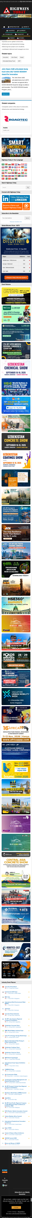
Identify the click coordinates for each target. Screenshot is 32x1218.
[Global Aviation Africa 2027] (16, 915)
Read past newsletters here (16, 221)
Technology (9, 34)
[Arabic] (3, 164)
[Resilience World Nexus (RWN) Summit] (16, 533)
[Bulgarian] (9, 164)
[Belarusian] (6, 164)
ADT (19, 61)
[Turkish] (3, 178)
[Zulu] (16, 178)
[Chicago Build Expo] (16, 642)
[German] (22, 167)
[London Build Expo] (16, 788)
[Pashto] (16, 172)
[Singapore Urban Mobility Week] (16, 697)
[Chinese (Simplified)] (13, 164)
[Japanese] (19, 170)
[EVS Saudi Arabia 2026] (16, 842)
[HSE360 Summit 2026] (16, 605)
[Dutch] (26, 164)
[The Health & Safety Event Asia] (16, 715)
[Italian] (16, 170)
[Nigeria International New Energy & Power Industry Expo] (16, 423)
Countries (11, 30)
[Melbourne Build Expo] (16, 806)
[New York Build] (16, 897)
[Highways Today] (16, 10)
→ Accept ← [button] (16, 1207)
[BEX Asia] (16, 314)
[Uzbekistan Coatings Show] (16, 460)
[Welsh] (13, 178)
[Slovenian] (13, 175)
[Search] (28, 187)
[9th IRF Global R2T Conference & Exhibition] (16, 678)
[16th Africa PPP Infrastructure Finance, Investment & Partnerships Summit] (16, 733)
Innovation (5, 57)
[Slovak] (9, 175)
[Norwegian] (13, 172)
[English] (3, 167)
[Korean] (22, 170)
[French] (16, 167)
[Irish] (13, 170)
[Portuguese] (22, 172)
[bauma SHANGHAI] (16, 769)
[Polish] (19, 172)
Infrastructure (14, 27)
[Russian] (6, 175)
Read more (5, 94)
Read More (21, 1211)
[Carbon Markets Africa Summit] (16, 569)
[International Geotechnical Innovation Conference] (16, 587)
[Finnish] (13, 167)
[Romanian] (3, 175)
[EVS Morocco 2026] (16, 624)
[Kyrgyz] (26, 170)
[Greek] (26, 167)
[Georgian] (19, 167)
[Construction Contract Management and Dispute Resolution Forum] (16, 496)
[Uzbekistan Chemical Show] (16, 369)
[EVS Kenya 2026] (16, 824)
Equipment (22, 30)
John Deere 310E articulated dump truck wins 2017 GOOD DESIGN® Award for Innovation (15, 72)
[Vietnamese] (9, 178)
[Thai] (26, 175)
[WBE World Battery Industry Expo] (16, 387)
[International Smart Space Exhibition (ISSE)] (16, 478)
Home (4, 27)
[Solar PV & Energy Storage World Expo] (16, 405)
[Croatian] (16, 164)
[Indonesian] (9, 170)
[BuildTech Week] (16, 933)
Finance (12, 38)
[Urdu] (6, 178)
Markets (26, 27)
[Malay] (6, 172)
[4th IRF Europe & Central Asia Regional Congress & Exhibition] (16, 514)
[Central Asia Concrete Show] (16, 861)
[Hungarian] (6, 170)
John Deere (14, 57)
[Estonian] (6, 167)
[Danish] (22, 164)
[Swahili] (19, 175)
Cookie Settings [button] (12, 1211)
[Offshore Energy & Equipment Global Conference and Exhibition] (16, 751)
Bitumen (21, 38)
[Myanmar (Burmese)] (9, 172)
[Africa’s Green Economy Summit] (16, 879)
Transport (20, 34)
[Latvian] (3, 172)
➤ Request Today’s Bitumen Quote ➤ (16, 277)
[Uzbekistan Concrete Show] (16, 442)
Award (21, 57)
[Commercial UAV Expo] (16, 296)
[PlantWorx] (16, 970)
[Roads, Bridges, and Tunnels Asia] (16, 660)
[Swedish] (22, 175)
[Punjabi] (26, 172)
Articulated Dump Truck (9, 61)
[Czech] (19, 164)
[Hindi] (3, 170)
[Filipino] (9, 167)
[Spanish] (16, 175)
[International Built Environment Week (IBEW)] (16, 332)
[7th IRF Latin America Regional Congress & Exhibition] (16, 351)
